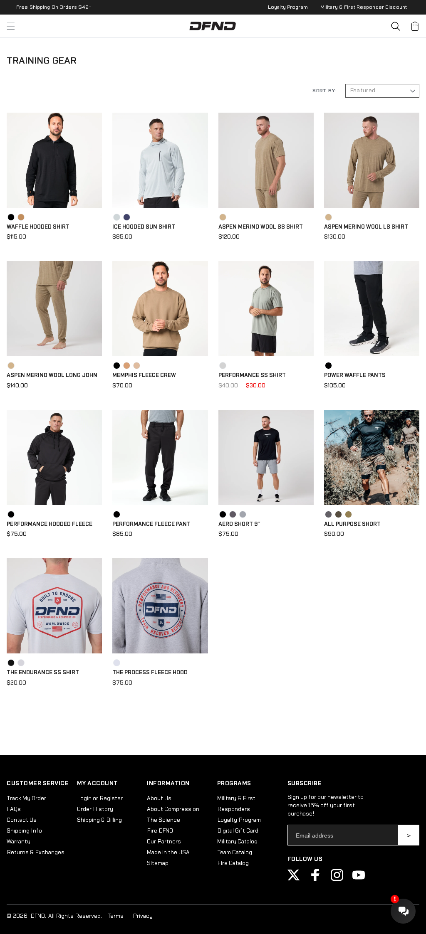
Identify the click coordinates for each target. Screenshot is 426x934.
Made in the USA (168, 852)
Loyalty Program (288, 7)
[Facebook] (315, 879)
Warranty (18, 841)
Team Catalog (234, 852)
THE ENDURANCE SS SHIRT (43, 672)
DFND (37, 916)
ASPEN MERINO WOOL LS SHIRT (366, 226)
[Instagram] (337, 879)
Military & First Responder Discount (363, 7)
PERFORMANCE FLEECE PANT (151, 524)
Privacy (143, 916)
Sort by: (324, 90)
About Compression (173, 809)
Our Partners (164, 841)
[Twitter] (293, 879)
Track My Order (26, 798)
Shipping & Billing (99, 820)
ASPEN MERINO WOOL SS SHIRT (260, 226)
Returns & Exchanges (35, 852)
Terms (115, 916)
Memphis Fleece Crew (144, 375)
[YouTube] (358, 879)
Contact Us (22, 820)
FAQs (14, 809)
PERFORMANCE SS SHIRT (252, 375)
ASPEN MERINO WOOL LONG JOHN (52, 375)
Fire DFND (160, 830)
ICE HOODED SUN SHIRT (143, 226)
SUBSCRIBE (408, 835)
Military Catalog (237, 841)
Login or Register (100, 798)
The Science (163, 820)
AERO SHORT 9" (239, 524)
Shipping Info (24, 830)
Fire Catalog (233, 863)
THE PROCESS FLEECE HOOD (150, 672)
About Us (159, 798)
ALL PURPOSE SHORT (352, 524)
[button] (395, 26)
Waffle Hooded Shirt (38, 226)
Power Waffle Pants (355, 375)
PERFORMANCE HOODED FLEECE (49, 524)
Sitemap (157, 863)
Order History (95, 809)
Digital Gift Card (237, 830)
